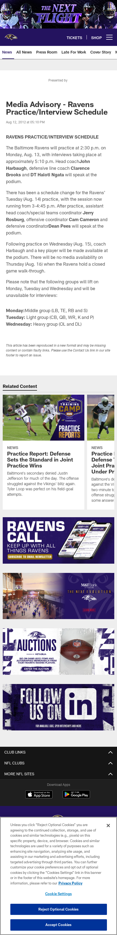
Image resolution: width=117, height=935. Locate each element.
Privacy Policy (70, 883)
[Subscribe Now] (58, 540)
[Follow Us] (58, 707)
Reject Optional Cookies (58, 909)
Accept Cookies (58, 925)
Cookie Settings (58, 894)
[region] (58, 876)
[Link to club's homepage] (10, 35)
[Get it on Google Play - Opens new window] (76, 797)
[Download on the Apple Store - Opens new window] (39, 795)
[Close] (108, 826)
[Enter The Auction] (58, 651)
